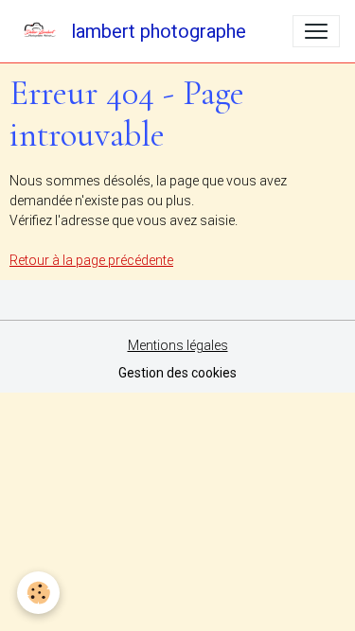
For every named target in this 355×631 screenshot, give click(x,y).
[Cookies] (38, 592)
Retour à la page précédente (91, 260)
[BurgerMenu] (316, 31)
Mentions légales (178, 345)
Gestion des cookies (177, 372)
